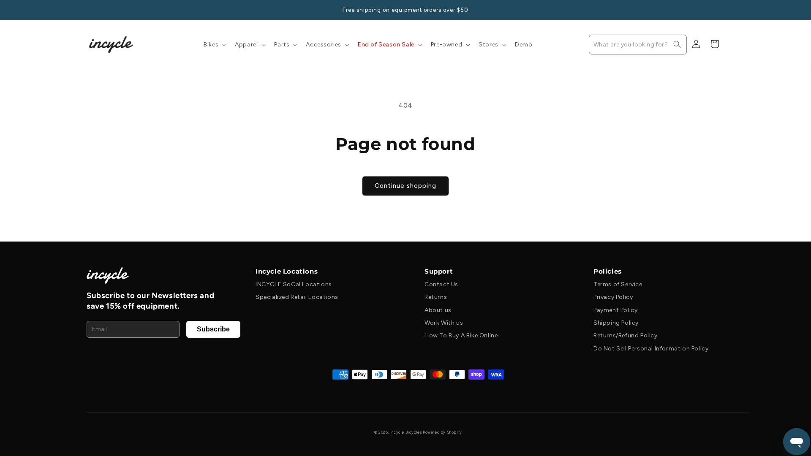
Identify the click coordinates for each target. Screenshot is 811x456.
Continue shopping (405, 186)
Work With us (444, 322)
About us (438, 310)
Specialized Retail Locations (297, 297)
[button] (214, 45)
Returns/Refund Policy (625, 335)
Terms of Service (617, 284)
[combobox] (637, 44)
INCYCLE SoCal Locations (294, 284)
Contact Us (441, 284)
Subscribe (213, 329)
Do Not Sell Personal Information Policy (650, 348)
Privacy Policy (613, 297)
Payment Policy (615, 310)
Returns (436, 297)
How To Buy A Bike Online (461, 335)
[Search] (677, 44)
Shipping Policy (616, 322)
